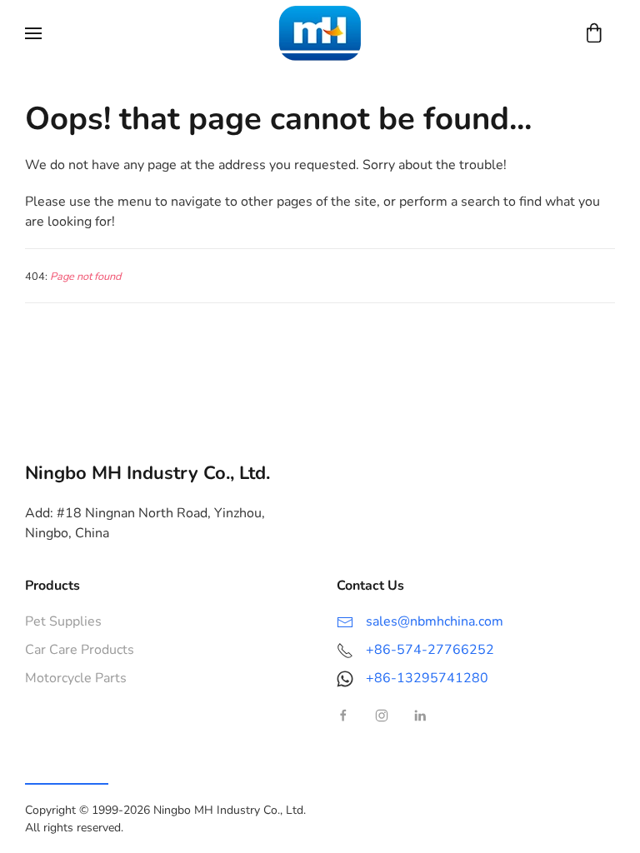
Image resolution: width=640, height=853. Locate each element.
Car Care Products (79, 650)
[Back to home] (320, 33)
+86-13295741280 (427, 678)
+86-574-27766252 (430, 650)
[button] (33, 33)
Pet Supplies (63, 621)
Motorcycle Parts (76, 678)
